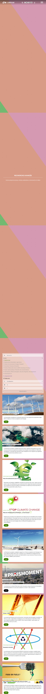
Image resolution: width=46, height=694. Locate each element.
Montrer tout (7, 360)
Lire (6, 421)
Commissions (7, 373)
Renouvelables (22, 391)
